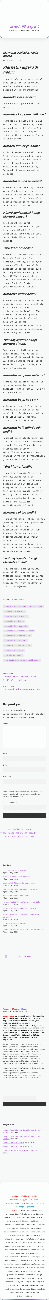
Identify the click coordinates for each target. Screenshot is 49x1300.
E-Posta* (6, 765)
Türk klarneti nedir (13, 655)
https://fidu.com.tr (12, 837)
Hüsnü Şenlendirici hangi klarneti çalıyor (23, 607)
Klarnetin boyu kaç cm (14, 621)
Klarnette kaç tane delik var (17, 646)
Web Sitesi (7, 777)
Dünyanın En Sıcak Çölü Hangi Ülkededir (20, 1151)
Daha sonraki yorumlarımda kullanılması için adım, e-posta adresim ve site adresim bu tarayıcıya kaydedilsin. (22, 794)
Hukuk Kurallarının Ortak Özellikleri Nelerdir (19, 679)
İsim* (5, 754)
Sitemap (30, 837)
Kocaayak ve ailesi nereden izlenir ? (19, 908)
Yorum (5, 724)
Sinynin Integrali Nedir (13, 1143)
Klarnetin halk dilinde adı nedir (19, 631)
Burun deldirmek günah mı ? (15, 923)
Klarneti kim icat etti (15, 611)
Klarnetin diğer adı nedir (16, 626)
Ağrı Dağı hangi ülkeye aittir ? (17, 871)
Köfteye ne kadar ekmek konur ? (16, 896)
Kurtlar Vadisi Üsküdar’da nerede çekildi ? (22, 902)
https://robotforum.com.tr (16, 829)
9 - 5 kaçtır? (10, 803)
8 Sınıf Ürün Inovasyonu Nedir (24, 689)
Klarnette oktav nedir (14, 650)
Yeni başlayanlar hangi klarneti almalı (22, 660)
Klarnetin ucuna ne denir (16, 641)
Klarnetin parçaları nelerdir (17, 636)
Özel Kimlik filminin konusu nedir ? (19, 883)
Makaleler (18, 600)
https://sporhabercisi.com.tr (18, 833)
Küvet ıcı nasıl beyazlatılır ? (16, 877)
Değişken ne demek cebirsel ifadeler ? (20, 889)
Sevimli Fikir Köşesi (24, 26)
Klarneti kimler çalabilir (16, 616)
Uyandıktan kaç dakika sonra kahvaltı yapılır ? (24, 930)
